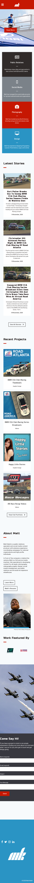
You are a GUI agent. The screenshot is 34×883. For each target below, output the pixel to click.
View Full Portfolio (16, 515)
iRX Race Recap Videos (17, 504)
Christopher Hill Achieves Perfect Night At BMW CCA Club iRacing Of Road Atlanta (17, 243)
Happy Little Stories (17, 464)
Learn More (9, 582)
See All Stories (15, 324)
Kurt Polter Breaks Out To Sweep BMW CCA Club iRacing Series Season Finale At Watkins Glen (17, 196)
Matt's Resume (10, 588)
